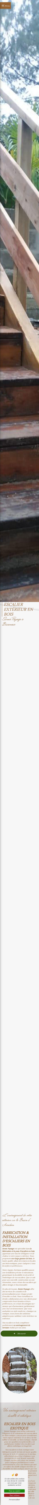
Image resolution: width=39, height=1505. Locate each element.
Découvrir (21, 1333)
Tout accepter (14, 1491)
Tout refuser (14, 1495)
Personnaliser (14, 1499)
